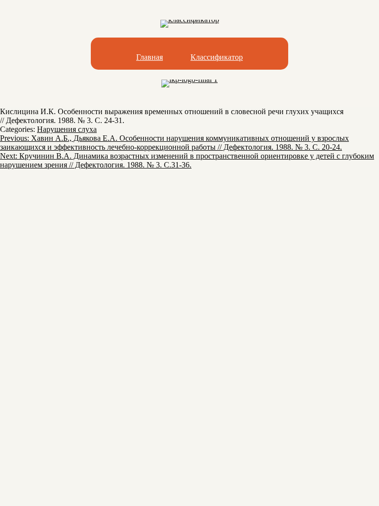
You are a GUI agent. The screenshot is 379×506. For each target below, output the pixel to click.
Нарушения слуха (67, 129)
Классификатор (216, 57)
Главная (149, 57)
